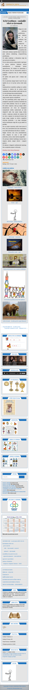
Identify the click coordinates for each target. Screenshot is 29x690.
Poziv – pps (14, 202)
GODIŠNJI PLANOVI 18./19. (10, 554)
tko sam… (14, 663)
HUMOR (14, 590)
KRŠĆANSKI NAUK (8, 577)
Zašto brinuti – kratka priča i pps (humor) (14, 321)
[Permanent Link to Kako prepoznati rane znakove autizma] (14, 261)
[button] (4, 154)
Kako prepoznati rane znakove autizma (14, 269)
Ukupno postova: (7, 644)
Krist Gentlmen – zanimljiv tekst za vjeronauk (14, 22)
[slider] (23, 373)
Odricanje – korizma (14, 237)
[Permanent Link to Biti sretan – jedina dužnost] (14, 212)
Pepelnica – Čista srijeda (14, 187)
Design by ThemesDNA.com (14, 688)
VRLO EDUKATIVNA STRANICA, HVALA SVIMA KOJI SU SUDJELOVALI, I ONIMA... (14, 654)
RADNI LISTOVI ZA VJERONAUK (14, 336)
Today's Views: (7, 639)
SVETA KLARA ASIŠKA (9, 485)
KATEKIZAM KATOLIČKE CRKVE (12, 579)
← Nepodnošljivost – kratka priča (10, 326)
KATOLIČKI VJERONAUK (12, 17)
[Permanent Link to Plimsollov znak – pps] (14, 245)
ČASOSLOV (6, 574)
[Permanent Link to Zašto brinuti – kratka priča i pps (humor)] (14, 311)
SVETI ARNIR (6, 483)
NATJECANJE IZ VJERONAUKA (14, 499)
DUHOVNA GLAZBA (14, 370)
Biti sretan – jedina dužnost (14, 221)
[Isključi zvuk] (20, 373)
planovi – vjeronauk (9, 551)
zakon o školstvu (7, 561)
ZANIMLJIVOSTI (14, 602)
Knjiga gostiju (14, 650)
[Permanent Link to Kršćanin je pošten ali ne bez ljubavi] (14, 284)
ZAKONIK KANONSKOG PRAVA (11, 582)
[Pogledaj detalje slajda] (14, 343)
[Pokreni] (4, 373)
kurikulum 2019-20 (8, 543)
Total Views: (6, 641)
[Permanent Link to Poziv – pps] (14, 195)
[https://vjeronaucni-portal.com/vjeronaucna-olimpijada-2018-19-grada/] (14, 506)
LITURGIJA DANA (7, 569)
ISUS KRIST (6, 17)
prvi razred (6, 545)
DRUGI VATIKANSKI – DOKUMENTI (12, 584)
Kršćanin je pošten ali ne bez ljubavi (14, 299)
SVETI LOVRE (7, 484)
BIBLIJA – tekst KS (8, 572)
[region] (14, 343)
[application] (14, 373)
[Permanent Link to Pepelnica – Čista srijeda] (14, 178)
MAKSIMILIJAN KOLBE (9, 487)
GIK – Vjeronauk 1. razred (11, 548)
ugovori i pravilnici (8, 559)
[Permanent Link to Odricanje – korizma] (14, 230)
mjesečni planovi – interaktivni (12, 556)
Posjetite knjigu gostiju (9, 656)
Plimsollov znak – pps (14, 252)
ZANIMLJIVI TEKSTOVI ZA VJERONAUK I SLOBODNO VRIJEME (17, 17)
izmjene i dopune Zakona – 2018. (12, 563)
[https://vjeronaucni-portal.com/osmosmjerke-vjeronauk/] (10, 434)
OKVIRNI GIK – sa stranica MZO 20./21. (13, 541)
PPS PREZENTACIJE (14, 379)
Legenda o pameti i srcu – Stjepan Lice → (16, 328)
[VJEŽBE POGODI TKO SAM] (9, 414)
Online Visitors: (7, 636)
